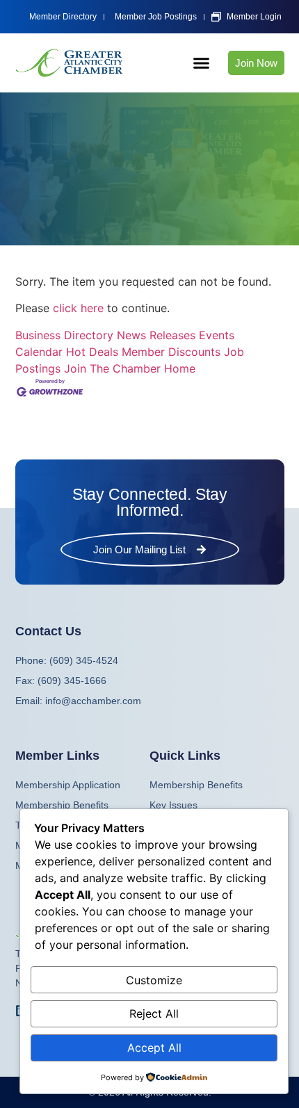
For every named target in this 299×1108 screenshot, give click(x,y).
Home (179, 368)
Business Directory (64, 335)
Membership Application (67, 784)
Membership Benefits (196, 784)
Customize (154, 980)
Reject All (154, 1013)
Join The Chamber (112, 368)
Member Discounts (171, 352)
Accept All (154, 1047)
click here (78, 308)
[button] (201, 63)
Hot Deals (92, 352)
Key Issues (173, 804)
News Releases (156, 335)
